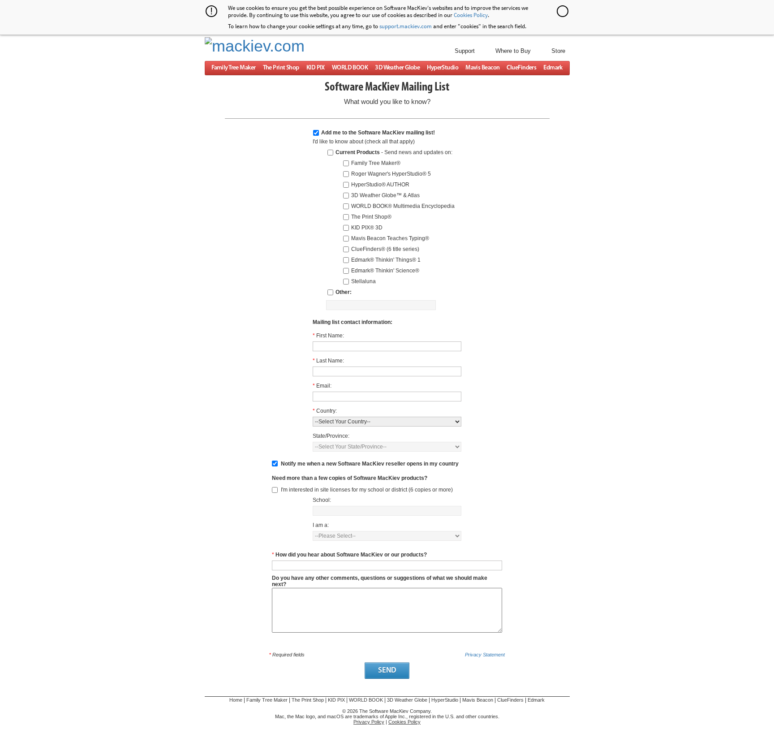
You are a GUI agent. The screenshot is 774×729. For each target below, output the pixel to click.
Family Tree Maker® (375, 163)
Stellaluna (363, 281)
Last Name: (330, 361)
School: (322, 500)
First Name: (330, 335)
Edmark (553, 68)
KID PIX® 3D (367, 227)
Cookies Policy (471, 15)
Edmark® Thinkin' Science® (385, 270)
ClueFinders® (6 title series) (385, 249)
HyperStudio (442, 68)
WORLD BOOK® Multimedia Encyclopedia (403, 206)
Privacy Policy (368, 722)
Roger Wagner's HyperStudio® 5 (391, 174)
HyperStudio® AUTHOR (380, 184)
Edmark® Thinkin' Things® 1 (386, 260)
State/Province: (331, 436)
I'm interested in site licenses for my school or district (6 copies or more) (367, 490)
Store (558, 50)
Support (465, 50)
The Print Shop (281, 68)
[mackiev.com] (532, 715)
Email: (323, 386)
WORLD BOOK (350, 68)
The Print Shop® (371, 217)
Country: (326, 411)
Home (235, 700)
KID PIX (315, 68)
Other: (343, 292)
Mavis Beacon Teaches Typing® (390, 238)
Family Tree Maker (233, 68)
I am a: (321, 525)
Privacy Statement (485, 654)
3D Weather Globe (397, 68)
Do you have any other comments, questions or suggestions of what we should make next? (379, 578)
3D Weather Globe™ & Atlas (385, 195)
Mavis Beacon (482, 68)
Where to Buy (513, 50)
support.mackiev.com (405, 26)
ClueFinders (521, 68)
